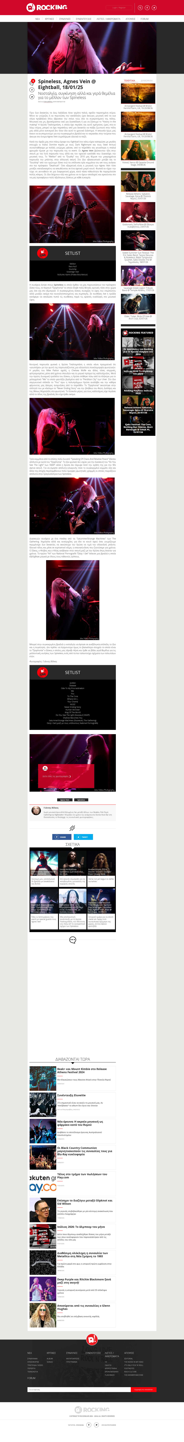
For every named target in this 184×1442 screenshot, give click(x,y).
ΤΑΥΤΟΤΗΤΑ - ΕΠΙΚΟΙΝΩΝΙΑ (76, 1420)
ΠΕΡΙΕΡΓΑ (31, 1364)
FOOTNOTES (129, 1364)
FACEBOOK (88, 1420)
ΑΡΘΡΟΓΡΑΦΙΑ (111, 1364)
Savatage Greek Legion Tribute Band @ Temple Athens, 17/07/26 (138, 289)
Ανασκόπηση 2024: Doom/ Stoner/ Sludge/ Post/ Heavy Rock (99, 867)
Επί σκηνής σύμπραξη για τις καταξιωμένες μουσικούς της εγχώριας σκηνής (72, 876)
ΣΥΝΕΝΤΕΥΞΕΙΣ (83, 18)
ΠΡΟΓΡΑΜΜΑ (71, 1357)
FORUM (145, 18)
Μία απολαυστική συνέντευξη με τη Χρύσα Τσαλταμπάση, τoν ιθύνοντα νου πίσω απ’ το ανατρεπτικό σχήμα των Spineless (72, 917)
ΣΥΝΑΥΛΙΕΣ (65, 18)
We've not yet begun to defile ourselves (101, 875)
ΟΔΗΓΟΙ (108, 1361)
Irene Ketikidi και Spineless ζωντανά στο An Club (71, 867)
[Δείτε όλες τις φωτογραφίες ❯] (73, 788)
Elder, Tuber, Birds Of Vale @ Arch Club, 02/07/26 (138, 317)
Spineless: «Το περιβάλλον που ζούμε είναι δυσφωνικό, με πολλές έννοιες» (71, 904)
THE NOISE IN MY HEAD (133, 1357)
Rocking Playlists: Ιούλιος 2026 (138, 392)
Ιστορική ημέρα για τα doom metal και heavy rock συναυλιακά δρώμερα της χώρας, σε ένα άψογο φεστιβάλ (100, 917)
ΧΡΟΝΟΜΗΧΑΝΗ (111, 1367)
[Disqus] (72, 967)
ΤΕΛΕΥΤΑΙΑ (129, 80)
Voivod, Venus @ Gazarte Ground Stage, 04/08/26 (138, 163)
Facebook (147, 7)
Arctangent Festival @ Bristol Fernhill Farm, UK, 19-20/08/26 (138, 107)
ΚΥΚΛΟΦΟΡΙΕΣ (33, 1357)
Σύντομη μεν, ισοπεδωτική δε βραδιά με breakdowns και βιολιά (43, 876)
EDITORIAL (128, 1354)
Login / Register (119, 7)
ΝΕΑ (37, 18)
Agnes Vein (64, 795)
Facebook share (31, 89)
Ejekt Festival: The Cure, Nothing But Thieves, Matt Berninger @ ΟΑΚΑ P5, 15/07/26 (138, 428)
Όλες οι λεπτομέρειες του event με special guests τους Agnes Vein (43, 914)
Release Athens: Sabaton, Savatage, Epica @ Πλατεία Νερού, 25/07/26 (138, 196)
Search (140, 7)
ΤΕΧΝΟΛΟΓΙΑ (32, 1367)
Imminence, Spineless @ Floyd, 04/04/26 (43, 868)
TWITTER (96, 1420)
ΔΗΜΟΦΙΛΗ (147, 80)
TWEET (85, 832)
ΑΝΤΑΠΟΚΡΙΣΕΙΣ (72, 1354)
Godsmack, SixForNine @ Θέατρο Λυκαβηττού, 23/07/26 (138, 225)
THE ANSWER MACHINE (133, 1370)
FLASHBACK (109, 1370)
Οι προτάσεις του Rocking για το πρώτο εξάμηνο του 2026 (138, 352)
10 (106, 1357)
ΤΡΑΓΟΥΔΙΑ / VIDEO (35, 1361)
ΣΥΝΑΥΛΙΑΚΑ (32, 1354)
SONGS (50, 1357)
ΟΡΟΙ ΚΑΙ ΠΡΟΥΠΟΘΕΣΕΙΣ (109, 1420)
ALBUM (50, 1354)
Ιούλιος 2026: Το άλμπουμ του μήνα (138, 372)
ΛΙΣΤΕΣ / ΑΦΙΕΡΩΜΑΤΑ (108, 18)
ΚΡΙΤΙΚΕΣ (49, 18)
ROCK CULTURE (130, 1367)
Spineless (81, 795)
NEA (29, 1348)
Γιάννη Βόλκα (48, 102)
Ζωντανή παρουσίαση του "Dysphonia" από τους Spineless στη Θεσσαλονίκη (42, 904)
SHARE (63, 832)
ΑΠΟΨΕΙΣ (130, 18)
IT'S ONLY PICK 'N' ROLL (133, 1361)
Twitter (154, 7)
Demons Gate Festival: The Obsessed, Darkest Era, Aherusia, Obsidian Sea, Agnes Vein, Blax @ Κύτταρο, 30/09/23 (100, 903)
